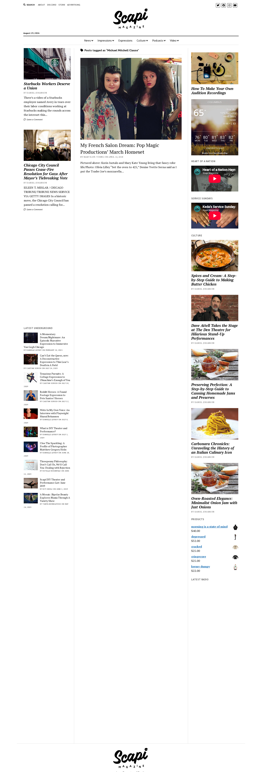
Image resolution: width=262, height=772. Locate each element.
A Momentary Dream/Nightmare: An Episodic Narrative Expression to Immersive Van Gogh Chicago (46, 341)
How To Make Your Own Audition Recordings (212, 90)
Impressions (104, 40)
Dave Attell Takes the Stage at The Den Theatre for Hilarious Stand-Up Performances (214, 331)
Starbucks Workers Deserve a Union (47, 86)
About (41, 4)
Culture (141, 40)
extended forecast (215, 148)
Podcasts (157, 40)
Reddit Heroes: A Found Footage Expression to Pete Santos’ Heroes (53, 395)
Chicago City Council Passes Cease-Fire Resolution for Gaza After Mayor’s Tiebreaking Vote (46, 171)
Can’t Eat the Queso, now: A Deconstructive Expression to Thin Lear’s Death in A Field (54, 360)
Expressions (125, 40)
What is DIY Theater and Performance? (53, 430)
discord (51, 4)
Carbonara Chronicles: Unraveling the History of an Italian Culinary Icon (212, 448)
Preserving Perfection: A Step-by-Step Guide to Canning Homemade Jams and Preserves (213, 391)
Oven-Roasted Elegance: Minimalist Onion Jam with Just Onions (214, 502)
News (87, 40)
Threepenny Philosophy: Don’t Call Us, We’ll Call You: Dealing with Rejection (55, 464)
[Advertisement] (47, 268)
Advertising (73, 4)
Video (173, 40)
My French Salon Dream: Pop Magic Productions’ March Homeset (119, 148)
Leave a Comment (34, 119)
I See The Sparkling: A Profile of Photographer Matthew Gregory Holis (53, 446)
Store (61, 4)
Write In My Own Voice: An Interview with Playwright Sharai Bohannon (55, 413)
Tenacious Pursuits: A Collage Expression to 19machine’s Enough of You (55, 377)
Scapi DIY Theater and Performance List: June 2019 (52, 483)
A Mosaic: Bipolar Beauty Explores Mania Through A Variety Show (55, 497)
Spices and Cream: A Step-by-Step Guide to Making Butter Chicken (214, 279)
